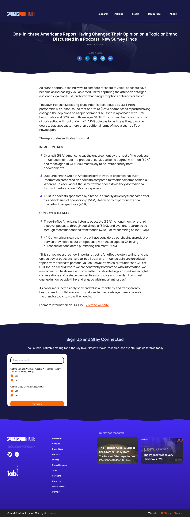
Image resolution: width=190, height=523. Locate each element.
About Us (56, 481)
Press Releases (59, 465)
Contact (56, 491)
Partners (56, 475)
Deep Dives (57, 449)
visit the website (97, 305)
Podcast (56, 454)
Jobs (54, 470)
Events (55, 459)
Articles (56, 443)
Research (57, 438)
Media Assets (59, 486)
